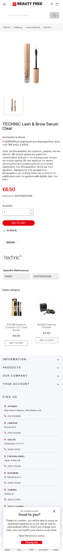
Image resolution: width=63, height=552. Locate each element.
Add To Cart (16, 343)
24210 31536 (13, 449)
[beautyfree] (51, 4)
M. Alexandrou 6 (12, 477)
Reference (8, 196)
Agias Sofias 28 (12, 460)
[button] (31, 210)
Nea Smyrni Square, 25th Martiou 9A (22, 410)
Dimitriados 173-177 (14, 443)
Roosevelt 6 (10, 427)
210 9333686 (14, 416)
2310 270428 (14, 466)
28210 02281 (13, 499)
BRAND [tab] (10, 242)
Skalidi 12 (9, 493)
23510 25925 (14, 483)
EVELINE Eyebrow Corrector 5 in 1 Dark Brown (16, 327)
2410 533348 (14, 432)
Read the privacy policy (32, 535)
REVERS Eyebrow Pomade (46, 326)
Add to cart (18, 223)
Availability (8, 137)
